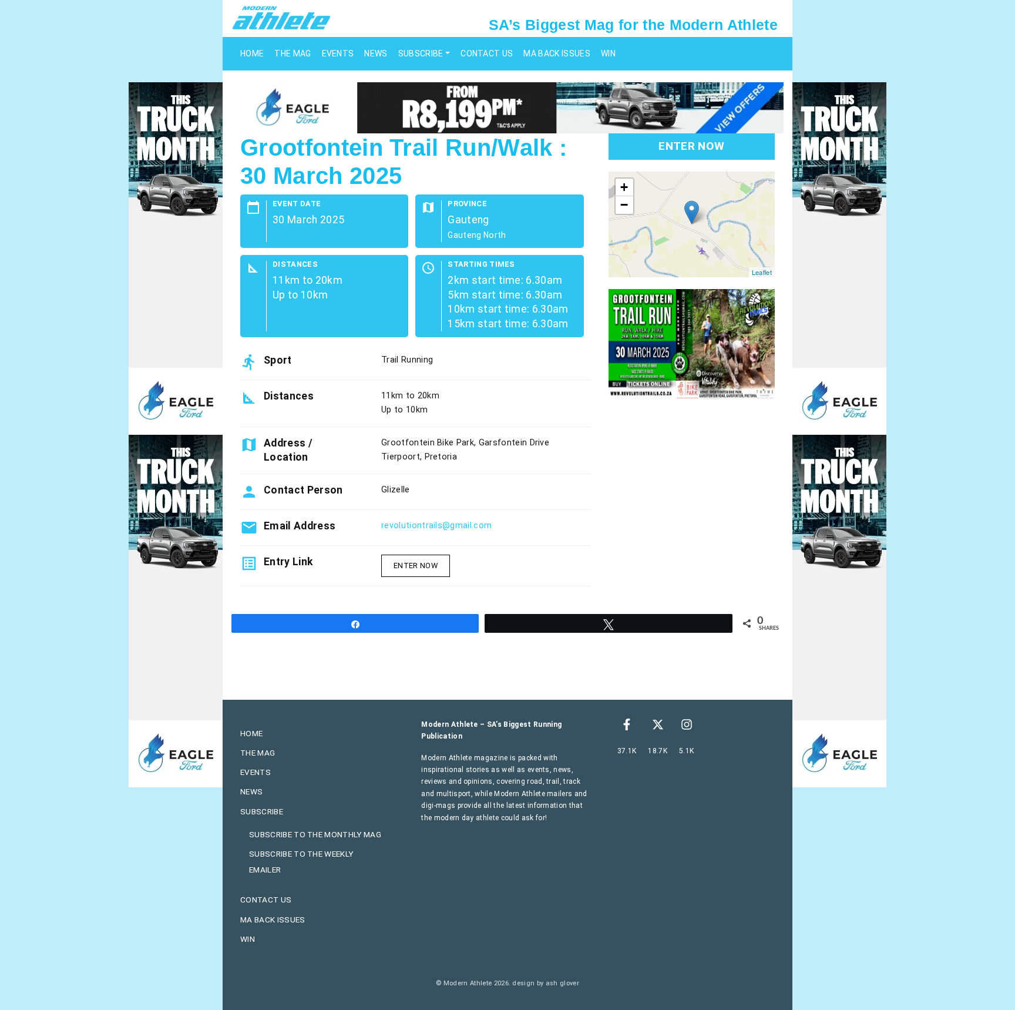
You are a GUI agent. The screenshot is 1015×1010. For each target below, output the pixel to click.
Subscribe (420, 53)
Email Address (299, 526)
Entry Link (288, 562)
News (375, 53)
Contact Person (303, 490)
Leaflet (762, 272)
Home (252, 53)
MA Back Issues (556, 53)
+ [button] (624, 187)
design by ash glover (545, 983)
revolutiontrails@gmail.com (436, 526)
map (690, 224)
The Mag (292, 53)
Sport (278, 360)
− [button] (624, 204)
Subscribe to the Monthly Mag (315, 834)
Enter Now (416, 565)
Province (467, 204)
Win (608, 53)
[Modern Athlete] (281, 17)
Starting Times (481, 265)
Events (338, 53)
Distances (295, 265)
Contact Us (487, 53)
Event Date (297, 204)
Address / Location (288, 450)
